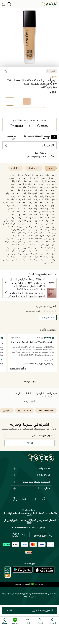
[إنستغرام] (24, 499)
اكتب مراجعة (48, 317)
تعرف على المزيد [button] (11, 136)
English (18, 584)
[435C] (10, 101)
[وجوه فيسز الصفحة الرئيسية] (49, 4)
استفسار (15, 536)
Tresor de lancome (45, 410)
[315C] (35, 101)
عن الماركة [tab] (15, 168)
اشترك (29, 443)
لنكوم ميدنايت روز (24, 410)
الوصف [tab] (50, 168)
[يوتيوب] (33, 499)
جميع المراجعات (29, 381)
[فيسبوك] (43, 499)
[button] (29, 584)
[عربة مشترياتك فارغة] (3, 4)
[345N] (18, 101)
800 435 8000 (40, 536)
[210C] (27, 101)
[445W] (52, 101)
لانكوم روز (6, 410)
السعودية (26, 584)
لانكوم (53, 76)
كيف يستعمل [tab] (33, 168)
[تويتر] (15, 499)
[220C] (44, 101)
